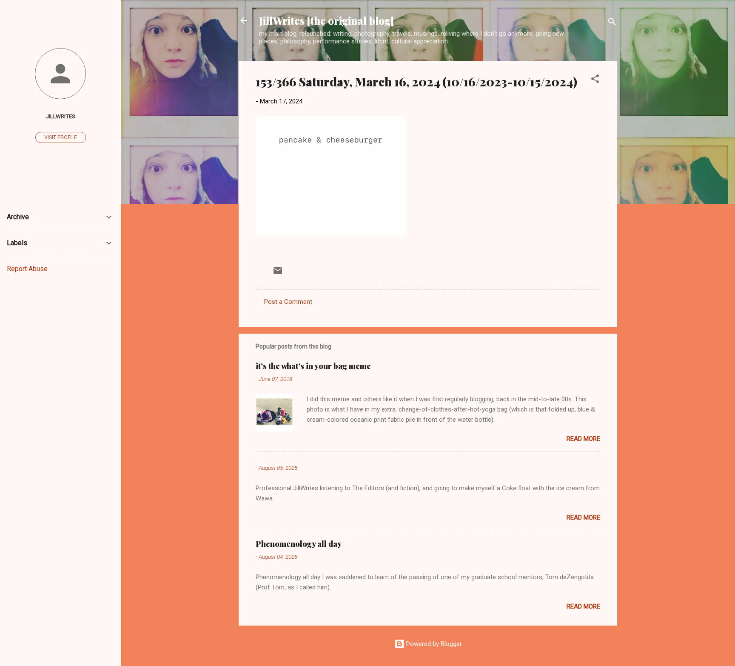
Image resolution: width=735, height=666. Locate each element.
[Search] (612, 23)
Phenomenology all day (299, 544)
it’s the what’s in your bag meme (313, 366)
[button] (595, 80)
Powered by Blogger (433, 644)
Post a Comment (288, 302)
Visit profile (60, 137)
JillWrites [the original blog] (326, 20)
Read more (583, 439)
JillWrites (60, 116)
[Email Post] (278, 273)
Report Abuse (27, 269)
